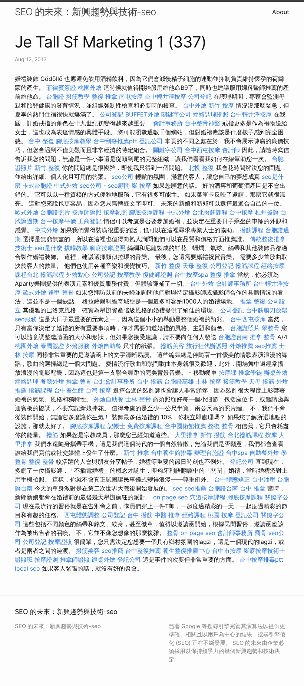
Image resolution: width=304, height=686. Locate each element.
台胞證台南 (233, 337)
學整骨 (271, 328)
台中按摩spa (191, 274)
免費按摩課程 (145, 426)
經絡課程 (194, 515)
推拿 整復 (252, 301)
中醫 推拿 (167, 515)
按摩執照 (115, 212)
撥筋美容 (172, 345)
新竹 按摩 (221, 105)
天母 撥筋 (261, 381)
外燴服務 (78, 345)
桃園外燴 (90, 87)
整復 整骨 (221, 426)
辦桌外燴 (276, 372)
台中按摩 (241, 212)
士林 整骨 (138, 399)
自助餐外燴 (264, 452)
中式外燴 (66, 185)
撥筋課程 (252, 230)
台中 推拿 (252, 488)
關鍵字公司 (176, 114)
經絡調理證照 (210, 114)
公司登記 (200, 96)
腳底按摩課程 (147, 212)
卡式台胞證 (37, 185)
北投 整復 (201, 167)
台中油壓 (263, 479)
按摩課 (228, 372)
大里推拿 (186, 435)
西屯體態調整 (82, 515)
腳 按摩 (141, 185)
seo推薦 (266, 345)
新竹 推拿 (136, 452)
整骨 (173, 532)
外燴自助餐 (106, 345)
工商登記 (90, 221)
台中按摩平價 (58, 221)
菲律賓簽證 (61, 87)
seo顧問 (119, 185)
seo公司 (122, 176)
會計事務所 (168, 123)
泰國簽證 (52, 345)
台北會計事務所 (114, 381)
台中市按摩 (227, 550)
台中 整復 (41, 141)
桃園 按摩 (220, 515)
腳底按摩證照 (107, 248)
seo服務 (26, 319)
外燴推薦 (241, 345)
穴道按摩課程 (207, 497)
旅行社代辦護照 (207, 345)
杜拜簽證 (267, 212)
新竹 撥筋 (213, 435)
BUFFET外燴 (142, 114)
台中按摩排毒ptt (261, 559)
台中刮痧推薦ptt (115, 141)
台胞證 (55, 96)
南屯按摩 (131, 96)
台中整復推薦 (143, 550)
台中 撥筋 (149, 381)
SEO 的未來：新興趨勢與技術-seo (85, 11)
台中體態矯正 (232, 479)
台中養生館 (69, 390)
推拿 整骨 (262, 337)
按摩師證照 (87, 212)
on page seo (170, 497)
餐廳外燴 (52, 381)
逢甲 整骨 (61, 292)
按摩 (271, 435)
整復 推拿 (104, 96)
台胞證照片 (55, 212)
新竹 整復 (47, 167)
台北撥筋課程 (210, 212)
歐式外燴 (27, 212)
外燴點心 (78, 274)
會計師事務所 (233, 283)
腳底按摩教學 (74, 141)
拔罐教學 (76, 248)
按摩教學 (129, 274)
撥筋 (52, 435)
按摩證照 (60, 541)
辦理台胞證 (209, 452)
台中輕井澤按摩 (165, 96)
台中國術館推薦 (185, 426)
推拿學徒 (250, 372)
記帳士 (116, 426)
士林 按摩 (208, 381)
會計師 (231, 150)
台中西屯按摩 (202, 150)
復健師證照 (157, 274)
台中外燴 (194, 105)
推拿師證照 (75, 559)
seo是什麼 (48, 248)
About (280, 12)
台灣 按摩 (98, 390)
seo (178, 488)
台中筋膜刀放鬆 (266, 310)
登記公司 (151, 141)
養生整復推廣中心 (186, 550)
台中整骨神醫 (202, 123)
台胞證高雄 (179, 381)
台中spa (237, 452)
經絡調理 (27, 381)
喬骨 (261, 532)
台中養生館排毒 (171, 452)
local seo (27, 568)
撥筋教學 (78, 96)
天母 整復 (195, 265)
